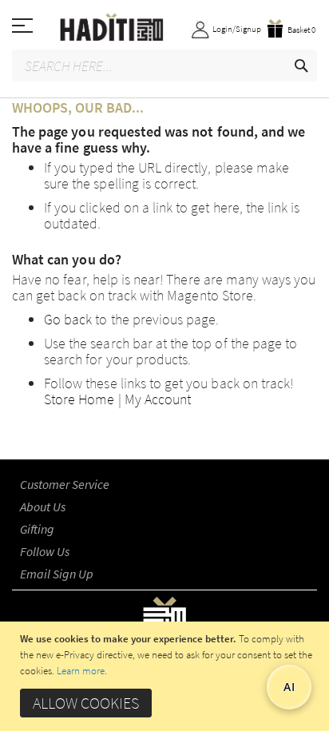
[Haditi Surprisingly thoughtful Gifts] (164, 29)
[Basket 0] (294, 16)
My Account (158, 399)
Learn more (81, 670)
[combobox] (164, 65)
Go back (68, 319)
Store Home (79, 399)
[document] (166, 676)
